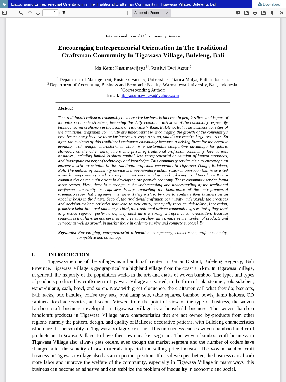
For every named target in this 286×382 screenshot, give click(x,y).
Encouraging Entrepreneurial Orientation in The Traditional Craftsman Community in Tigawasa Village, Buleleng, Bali (113, 4)
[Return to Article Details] (4, 4)
